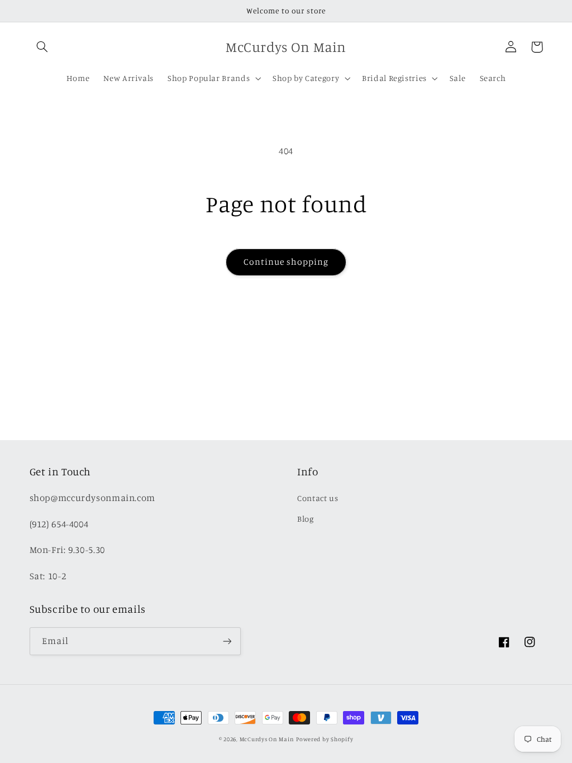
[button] (42, 47)
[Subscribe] (227, 641)
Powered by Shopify (324, 739)
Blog (305, 518)
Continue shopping (286, 261)
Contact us (317, 498)
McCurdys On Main (267, 739)
